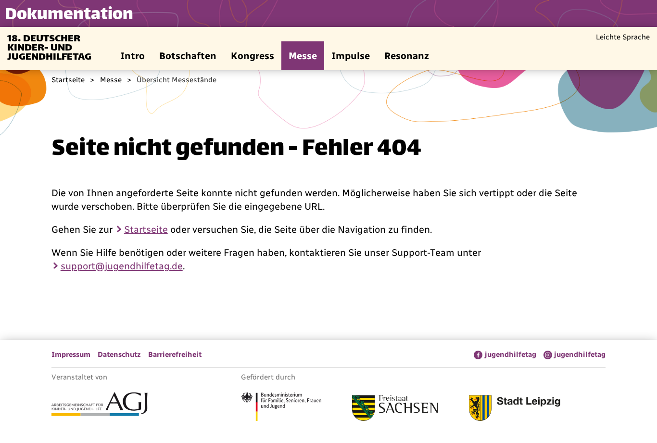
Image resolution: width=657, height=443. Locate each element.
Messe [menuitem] (303, 56)
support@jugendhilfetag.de (122, 266)
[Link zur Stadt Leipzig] (514, 409)
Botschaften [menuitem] (187, 56)
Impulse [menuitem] (350, 56)
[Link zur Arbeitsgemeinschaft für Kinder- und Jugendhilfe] (99, 405)
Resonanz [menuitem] (406, 56)
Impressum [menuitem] (70, 354)
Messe (111, 80)
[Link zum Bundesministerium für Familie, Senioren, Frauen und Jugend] (281, 408)
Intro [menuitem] (132, 56)
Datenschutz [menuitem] (119, 354)
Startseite (68, 80)
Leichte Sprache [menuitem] (623, 37)
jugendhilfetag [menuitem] (510, 354)
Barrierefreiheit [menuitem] (175, 354)
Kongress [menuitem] (252, 56)
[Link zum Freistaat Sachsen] (395, 409)
